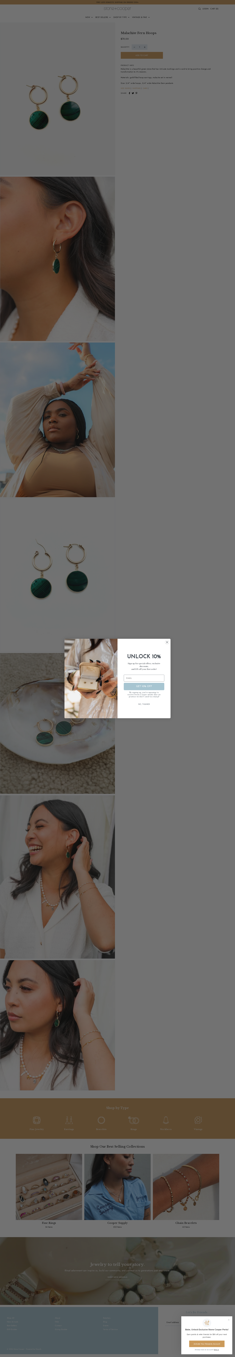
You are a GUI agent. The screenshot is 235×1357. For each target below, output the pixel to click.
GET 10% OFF (144, 686)
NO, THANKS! (144, 704)
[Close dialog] (167, 642)
